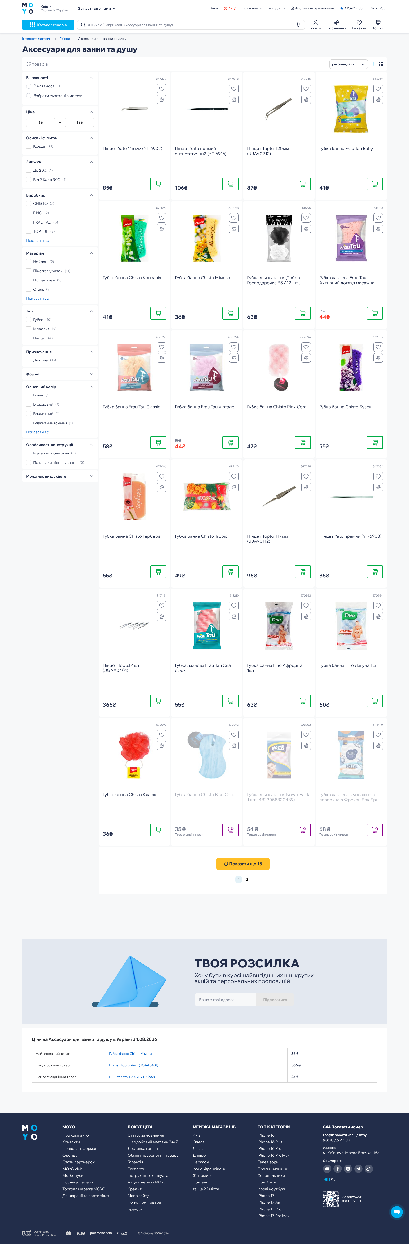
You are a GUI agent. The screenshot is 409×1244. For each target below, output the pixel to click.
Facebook (337, 1169)
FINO (37, 213)
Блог (214, 8)
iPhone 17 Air (269, 1202)
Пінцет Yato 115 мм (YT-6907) (132, 1077)
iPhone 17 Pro (269, 1209)
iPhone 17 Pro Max (273, 1215)
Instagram (348, 1169)
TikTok (369, 1169)
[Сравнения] (161, 99)
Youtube (327, 1169)
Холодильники (271, 1175)
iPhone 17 (266, 1195)
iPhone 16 (266, 1135)
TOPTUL (40, 231)
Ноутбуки (267, 1182)
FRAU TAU (42, 222)
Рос (383, 8)
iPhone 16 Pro (269, 1148)
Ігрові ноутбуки (272, 1189)
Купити (158, 184)
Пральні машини (273, 1168)
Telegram (358, 1169)
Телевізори (268, 1162)
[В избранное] (161, 88)
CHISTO (40, 203)
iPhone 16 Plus (270, 1141)
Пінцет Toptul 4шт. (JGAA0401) (133, 1065)
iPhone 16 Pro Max (273, 1155)
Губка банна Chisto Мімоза (130, 1053)
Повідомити (230, 830)
